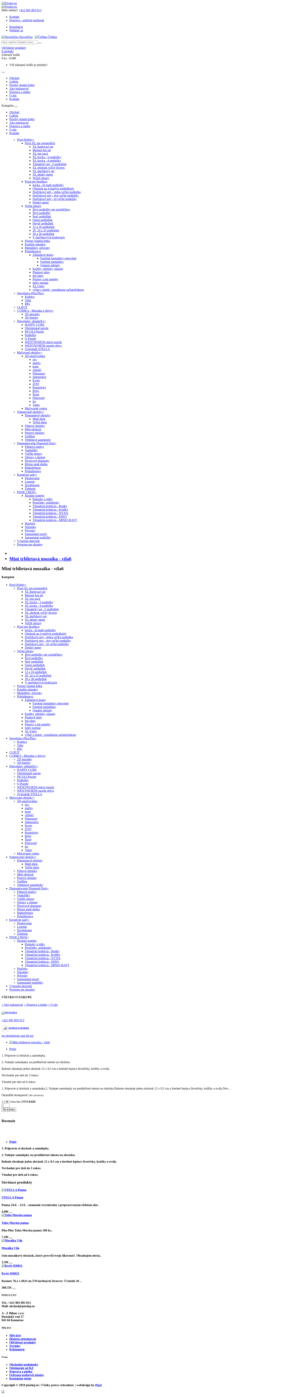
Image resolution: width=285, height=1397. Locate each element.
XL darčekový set (43, 171)
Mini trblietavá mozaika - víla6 (40, 558)
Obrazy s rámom (35, 457)
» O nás (53, 1004)
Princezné (39, 398)
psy (35, 359)
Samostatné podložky (38, 537)
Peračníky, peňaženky (46, 502)
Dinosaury (39, 373)
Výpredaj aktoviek (28, 541)
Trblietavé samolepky (38, 439)
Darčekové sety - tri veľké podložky (55, 199)
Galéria (13, 81)
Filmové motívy (34, 446)
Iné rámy (38, 275)
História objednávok (22, 1339)
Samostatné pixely (36, 534)
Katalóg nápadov (35, 244)
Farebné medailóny (52, 261)
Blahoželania (33, 467)
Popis (12, 1049)
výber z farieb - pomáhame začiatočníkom (58, 289)
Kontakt (14, 16)
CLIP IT (22, 307)
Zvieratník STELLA (37, 349)
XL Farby (39, 286)
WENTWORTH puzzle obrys (43, 345)
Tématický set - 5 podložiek (49, 164)
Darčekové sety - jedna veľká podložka (57, 192)
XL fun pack (40, 153)
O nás (12, 95)
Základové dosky (43, 254)
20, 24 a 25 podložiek (46, 230)
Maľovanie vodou (36, 408)
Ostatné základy (50, 265)
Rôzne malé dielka (36, 464)
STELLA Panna (12, 1197)
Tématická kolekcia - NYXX (50, 513)
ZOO (36, 384)
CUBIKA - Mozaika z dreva (35, 310)
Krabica (30, 296)
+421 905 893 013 (30, 10)
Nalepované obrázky (30, 412)
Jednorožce (39, 377)
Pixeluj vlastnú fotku (22, 85)
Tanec (36, 405)
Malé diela (39, 418)
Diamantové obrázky (37, 415)
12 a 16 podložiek (43, 227)
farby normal (40, 282)
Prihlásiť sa (16, 30)
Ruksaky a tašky (43, 499)
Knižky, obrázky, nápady (48, 268)
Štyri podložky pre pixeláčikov (51, 209)
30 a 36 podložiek (43, 234)
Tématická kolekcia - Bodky (50, 506)
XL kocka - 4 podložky (47, 160)
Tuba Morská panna (15, 1222)
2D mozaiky (32, 314)
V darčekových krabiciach (49, 237)
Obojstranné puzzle (36, 328)
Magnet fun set (42, 150)
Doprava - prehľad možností (26, 20)
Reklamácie (17, 1349)
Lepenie (30, 481)
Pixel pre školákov (36, 181)
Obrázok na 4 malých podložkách (53, 188)
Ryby (36, 391)
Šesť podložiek (42, 216)
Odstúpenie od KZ (21, 1368)
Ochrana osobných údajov (26, 1375)
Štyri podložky (42, 213)
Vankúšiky (31, 450)
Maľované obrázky (29, 352)
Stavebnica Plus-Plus (30, 293)
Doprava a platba (19, 92)
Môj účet (15, 1335)
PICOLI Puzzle (34, 331)
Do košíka (9, 1109)
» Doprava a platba (35, 1004)
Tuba (28, 300)
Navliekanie (32, 485)
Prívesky (30, 530)
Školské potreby (35, 495)
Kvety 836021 (10, 1273)
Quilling (30, 436)
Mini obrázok (33, 429)
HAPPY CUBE (34, 324)
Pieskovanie (32, 478)
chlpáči (37, 370)
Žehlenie (30, 488)
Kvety (36, 380)
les (34, 401)
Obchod (14, 78)
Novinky (15, 1346)
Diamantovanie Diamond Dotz (36, 443)
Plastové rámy (41, 272)
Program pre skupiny (30, 544)
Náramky (30, 527)
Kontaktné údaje (20, 1378)
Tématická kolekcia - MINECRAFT (55, 520)
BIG (27, 303)
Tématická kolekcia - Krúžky (50, 509)
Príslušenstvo (33, 251)
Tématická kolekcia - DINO (50, 516)
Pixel (98, 1385)
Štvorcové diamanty (37, 460)
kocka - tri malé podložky (48, 185)
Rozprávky (39, 387)
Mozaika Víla (10, 1248)
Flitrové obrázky (35, 425)
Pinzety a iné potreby (45, 279)
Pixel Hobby (25, 139)
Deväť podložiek (43, 223)
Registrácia (16, 26)
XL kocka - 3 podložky (47, 157)
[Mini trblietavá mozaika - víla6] (29, 1042)
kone (36, 366)
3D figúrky (31, 317)
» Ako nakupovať (12, 1004)
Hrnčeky (30, 523)
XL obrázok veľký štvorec (49, 167)
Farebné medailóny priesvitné (58, 258)
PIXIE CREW (27, 492)
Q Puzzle (30, 338)
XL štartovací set (43, 146)
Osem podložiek (43, 220)
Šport (36, 394)
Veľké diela (40, 422)
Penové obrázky (35, 432)
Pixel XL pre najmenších (40, 143)
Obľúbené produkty (22, 1342)
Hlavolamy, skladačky (31, 321)
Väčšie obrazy (33, 453)
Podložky (30, 335)
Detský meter (41, 202)
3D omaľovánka (35, 356)
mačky (37, 363)
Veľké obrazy (41, 178)
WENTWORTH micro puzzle (43, 342)
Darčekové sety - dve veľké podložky (56, 195)
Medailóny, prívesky (37, 248)
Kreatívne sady (27, 474)
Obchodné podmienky (23, 1364)
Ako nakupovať (19, 88)
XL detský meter (43, 174)
